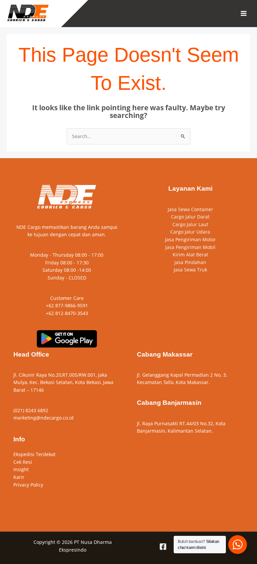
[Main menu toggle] (244, 13)
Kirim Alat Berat (190, 254)
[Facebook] (163, 546)
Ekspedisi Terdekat (34, 454)
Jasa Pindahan (190, 262)
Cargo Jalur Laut (190, 224)
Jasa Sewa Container (190, 209)
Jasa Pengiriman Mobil (190, 247)
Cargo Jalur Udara (190, 232)
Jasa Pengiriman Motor (190, 239)
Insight (21, 469)
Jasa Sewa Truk (190, 269)
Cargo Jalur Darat (190, 216)
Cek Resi (22, 462)
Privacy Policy (28, 485)
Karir (18, 477)
